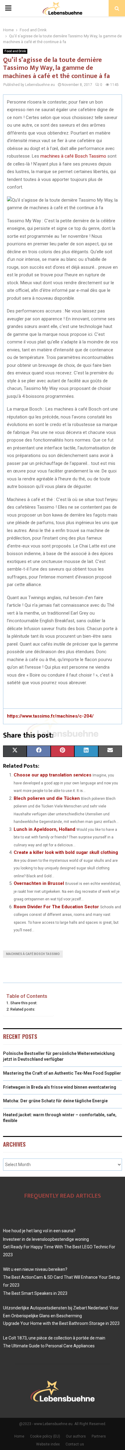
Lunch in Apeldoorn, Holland (44, 829)
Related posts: (22, 1009)
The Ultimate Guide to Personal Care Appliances (49, 1345)
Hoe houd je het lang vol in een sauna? (39, 1230)
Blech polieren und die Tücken (47, 798)
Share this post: (23, 1003)
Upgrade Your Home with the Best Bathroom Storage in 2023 (61, 1323)
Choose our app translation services (52, 775)
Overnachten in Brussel (39, 883)
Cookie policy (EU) (45, 1436)
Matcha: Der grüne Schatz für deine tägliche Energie (55, 1100)
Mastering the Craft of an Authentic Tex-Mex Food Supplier (62, 1073)
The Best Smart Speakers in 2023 (35, 1293)
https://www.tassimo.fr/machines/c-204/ (50, 716)
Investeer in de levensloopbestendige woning (46, 1239)
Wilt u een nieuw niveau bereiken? (35, 1269)
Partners (99, 1436)
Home (19, 1436)
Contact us (75, 1444)
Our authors (76, 1436)
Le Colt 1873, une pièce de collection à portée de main (54, 1338)
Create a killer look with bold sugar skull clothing (66, 852)
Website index (48, 1444)
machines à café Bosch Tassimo (73, 156)
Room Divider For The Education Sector (56, 906)
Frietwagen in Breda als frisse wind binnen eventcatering (59, 1087)
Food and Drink (15, 51)
